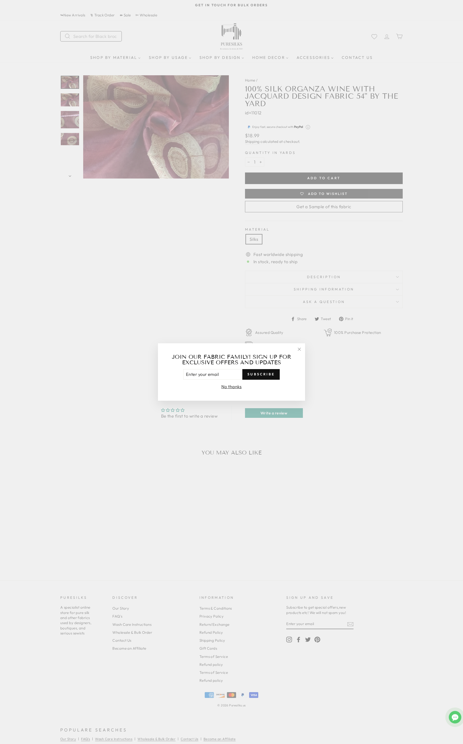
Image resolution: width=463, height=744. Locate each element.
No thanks (231, 386)
